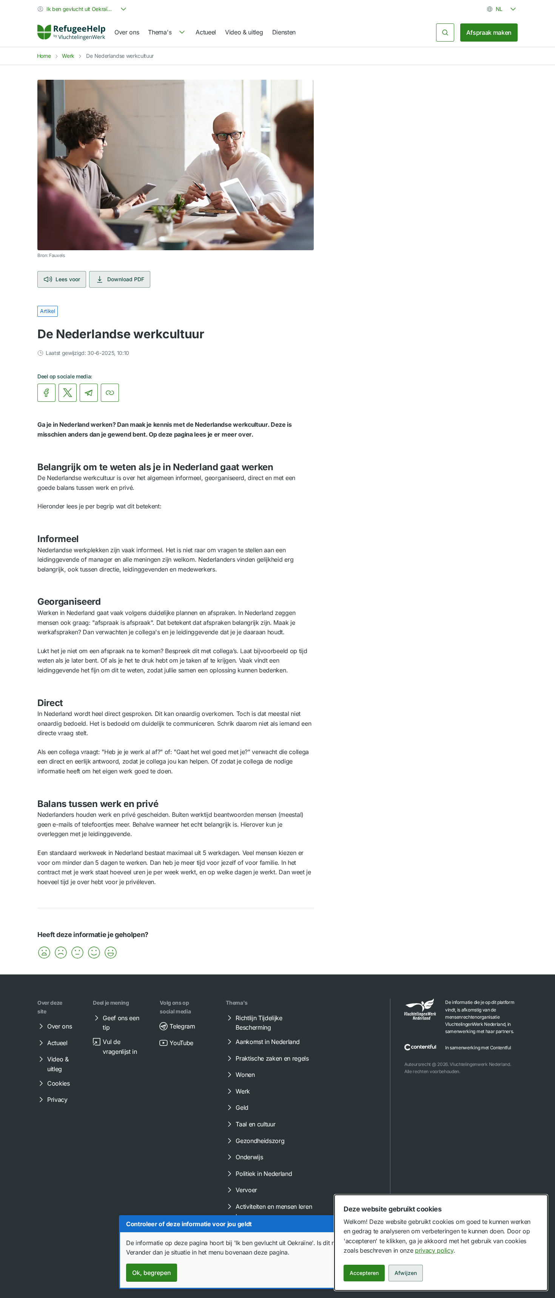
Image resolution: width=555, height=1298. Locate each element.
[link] (71, 32)
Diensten (284, 32)
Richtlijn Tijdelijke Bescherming (259, 1023)
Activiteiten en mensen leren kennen (274, 1211)
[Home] (71, 32)
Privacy (57, 1099)
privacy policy (434, 1250)
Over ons (126, 32)
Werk (68, 56)
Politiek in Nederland (264, 1173)
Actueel (206, 32)
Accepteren (364, 1273)
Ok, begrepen (151, 1272)
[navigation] (167, 32)
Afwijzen (406, 1273)
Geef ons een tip (121, 1023)
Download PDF (125, 279)
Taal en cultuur (255, 1124)
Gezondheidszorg (260, 1141)
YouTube (181, 1043)
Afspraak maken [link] (489, 32)
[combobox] (82, 9)
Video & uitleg (244, 32)
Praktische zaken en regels (272, 1058)
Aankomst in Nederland (267, 1042)
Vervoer (246, 1190)
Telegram (182, 1026)
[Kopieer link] (110, 393)
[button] (44, 952)
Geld (242, 1107)
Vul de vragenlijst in (120, 1046)
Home (44, 56)
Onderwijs (249, 1157)
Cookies (58, 1083)
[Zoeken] (445, 32)
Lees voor (67, 279)
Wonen (245, 1074)
